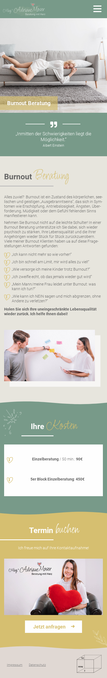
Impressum (14, 665)
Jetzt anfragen (49, 627)
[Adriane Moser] (24, 9)
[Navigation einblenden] (97, 9)
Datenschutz (37, 665)
